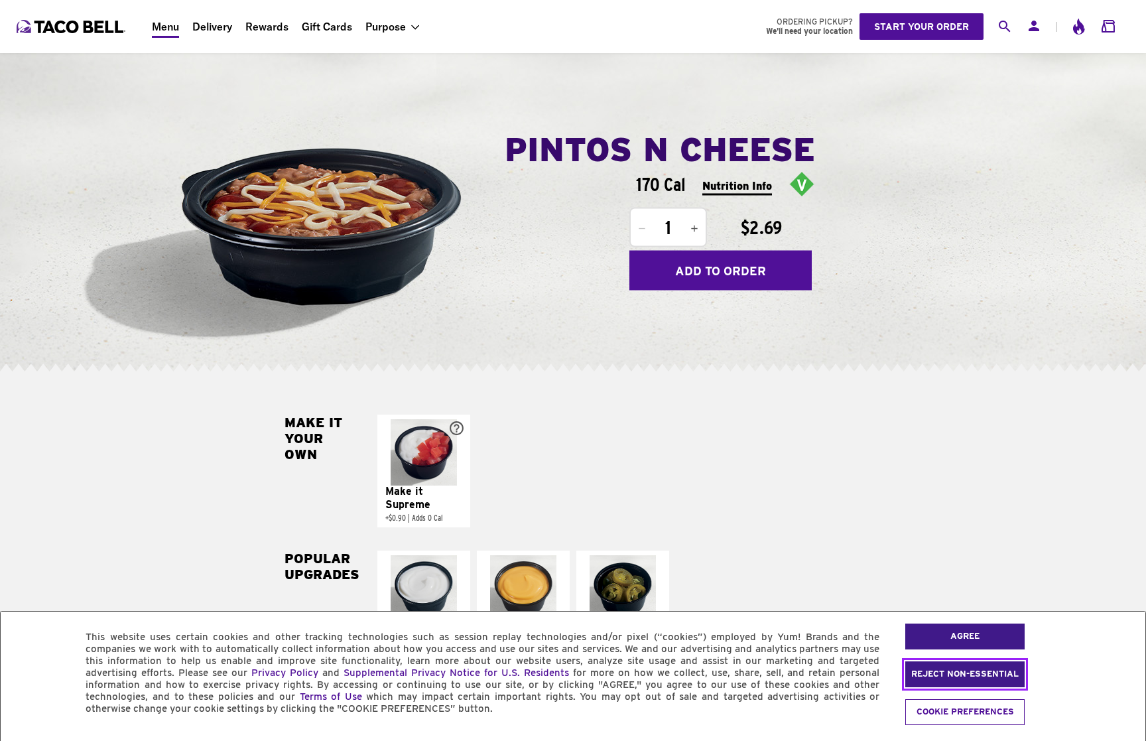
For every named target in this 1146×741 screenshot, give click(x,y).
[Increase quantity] (694, 229)
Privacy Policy (284, 673)
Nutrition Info (737, 185)
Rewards (266, 26)
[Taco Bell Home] (72, 26)
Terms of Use (331, 697)
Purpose (385, 26)
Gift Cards (327, 26)
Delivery (212, 26)
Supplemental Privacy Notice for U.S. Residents (456, 673)
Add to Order (720, 270)
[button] (423, 471)
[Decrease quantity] (642, 229)
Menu (165, 26)
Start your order (921, 26)
